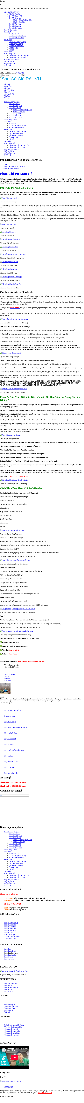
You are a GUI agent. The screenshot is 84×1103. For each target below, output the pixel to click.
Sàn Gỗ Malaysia (15, 26)
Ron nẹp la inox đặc (11, 773)
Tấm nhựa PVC (9, 1008)
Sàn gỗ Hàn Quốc (10, 929)
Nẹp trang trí (8, 991)
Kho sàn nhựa (9, 959)
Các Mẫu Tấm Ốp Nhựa (17, 42)
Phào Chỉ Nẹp (9, 61)
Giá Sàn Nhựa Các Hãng (17, 36)
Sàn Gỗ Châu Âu (15, 18)
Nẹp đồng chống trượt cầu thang (15, 727)
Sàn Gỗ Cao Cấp (19, 22)
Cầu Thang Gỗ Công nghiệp (19, 56)
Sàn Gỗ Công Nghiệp (11, 12)
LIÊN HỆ (7, 65)
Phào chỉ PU (8, 989)
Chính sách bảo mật (11, 1029)
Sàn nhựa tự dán (10, 955)
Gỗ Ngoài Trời (9, 94)
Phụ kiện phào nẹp (10, 983)
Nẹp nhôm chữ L (10, 739)
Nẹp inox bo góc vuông (12, 710)
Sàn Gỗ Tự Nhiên (10, 30)
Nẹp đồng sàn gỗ (10, 722)
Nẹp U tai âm (9, 767)
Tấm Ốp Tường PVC (16, 46)
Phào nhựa (8, 985)
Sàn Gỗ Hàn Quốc (15, 28)
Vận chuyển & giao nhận (13, 1027)
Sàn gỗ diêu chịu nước (12, 936)
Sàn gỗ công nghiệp (11, 923)
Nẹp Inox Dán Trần (11, 762)
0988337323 (20, 73)
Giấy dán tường (9, 63)
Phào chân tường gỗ (11, 987)
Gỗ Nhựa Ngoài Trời (11, 59)
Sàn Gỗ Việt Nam (15, 24)
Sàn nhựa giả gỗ (10, 951)
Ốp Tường (8, 40)
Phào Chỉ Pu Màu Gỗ (16, 174)
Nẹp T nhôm (8, 756)
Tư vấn (6, 98)
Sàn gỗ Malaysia (10, 925)
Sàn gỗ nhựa (8, 957)
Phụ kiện (7, 92)
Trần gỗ (11, 50)
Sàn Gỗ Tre (8, 52)
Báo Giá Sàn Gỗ (14, 14)
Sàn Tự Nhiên (9, 90)
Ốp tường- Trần (9, 1004)
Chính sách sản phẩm (11, 1033)
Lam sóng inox (9, 716)
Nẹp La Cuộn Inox (11, 733)
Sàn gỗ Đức (8, 932)
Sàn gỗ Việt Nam (10, 931)
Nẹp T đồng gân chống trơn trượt (15, 750)
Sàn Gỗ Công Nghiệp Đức (22, 20)
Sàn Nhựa (7, 32)
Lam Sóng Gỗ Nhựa (16, 44)
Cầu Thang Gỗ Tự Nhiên (17, 57)
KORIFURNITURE (45, 1093)
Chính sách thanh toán (12, 1031)
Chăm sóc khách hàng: (8, 73)
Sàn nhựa (7, 949)
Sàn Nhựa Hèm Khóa (16, 38)
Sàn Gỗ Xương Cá (15, 16)
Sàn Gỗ (7, 84)
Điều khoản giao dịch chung (14, 1025)
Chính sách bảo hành (11, 1035)
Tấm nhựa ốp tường (11, 1006)
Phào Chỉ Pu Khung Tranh (18, 476)
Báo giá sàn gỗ (9, 934)
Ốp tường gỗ (13, 48)
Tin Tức (7, 96)
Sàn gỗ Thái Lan (10, 927)
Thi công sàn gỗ (10, 938)
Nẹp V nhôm (8, 744)
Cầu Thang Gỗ (9, 54)
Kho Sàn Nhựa (14, 34)
